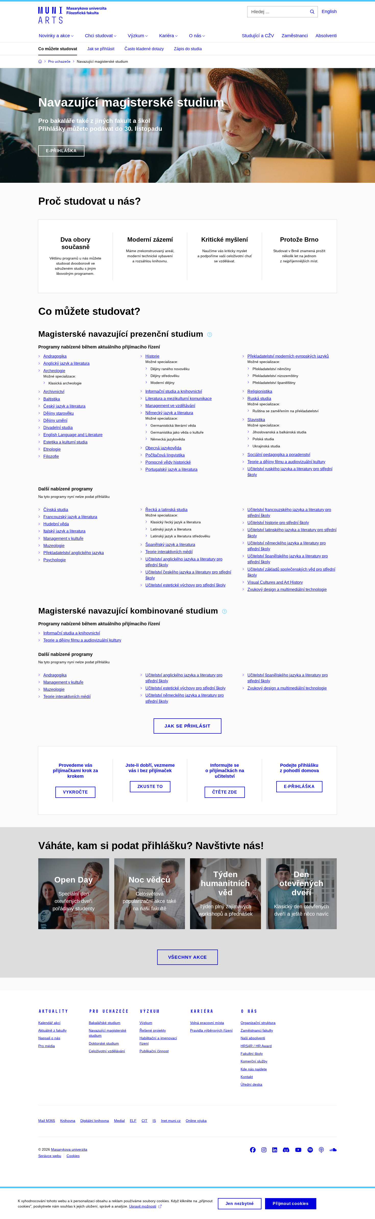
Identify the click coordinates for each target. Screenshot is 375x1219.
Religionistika (259, 391)
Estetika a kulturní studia (65, 442)
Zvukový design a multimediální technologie (287, 589)
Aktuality (53, 1011)
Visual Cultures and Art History (275, 582)
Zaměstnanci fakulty (257, 1030)
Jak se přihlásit (100, 49)
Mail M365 (46, 1121)
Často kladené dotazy (144, 49)
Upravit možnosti (142, 1206)
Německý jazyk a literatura (169, 413)
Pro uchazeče (109, 1011)
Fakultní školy (252, 1054)
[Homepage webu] (72, 14)
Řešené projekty (153, 1030)
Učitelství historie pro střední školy (278, 523)
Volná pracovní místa (207, 1023)
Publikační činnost (154, 1051)
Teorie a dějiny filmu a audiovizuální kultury (286, 462)
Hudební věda (56, 524)
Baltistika (51, 399)
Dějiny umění (55, 420)
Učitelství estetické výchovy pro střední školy (185, 585)
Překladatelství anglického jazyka (73, 553)
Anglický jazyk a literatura (66, 363)
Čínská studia (55, 510)
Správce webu (49, 1156)
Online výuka (196, 1121)
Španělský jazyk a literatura (170, 544)
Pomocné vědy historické (168, 462)
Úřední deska (251, 1084)
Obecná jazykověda (163, 448)
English (329, 11)
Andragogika (55, 356)
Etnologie (52, 449)
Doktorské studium (104, 1043)
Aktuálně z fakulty (52, 1030)
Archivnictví (53, 392)
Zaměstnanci (295, 35)
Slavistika (256, 420)
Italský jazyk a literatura (64, 531)
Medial (119, 1121)
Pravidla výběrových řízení (211, 1030)
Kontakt (247, 1077)
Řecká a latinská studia (166, 510)
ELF (133, 1121)
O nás (249, 1011)
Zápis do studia (188, 49)
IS (154, 1121)
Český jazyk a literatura (64, 406)
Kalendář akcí (49, 1023)
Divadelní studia (58, 427)
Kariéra (201, 1011)
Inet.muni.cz (171, 1121)
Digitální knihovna (94, 1121)
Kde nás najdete (254, 1069)
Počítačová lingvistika (165, 455)
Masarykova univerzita (69, 1149)
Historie (152, 356)
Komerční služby (254, 1061)
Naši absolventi (253, 1038)
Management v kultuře (63, 538)
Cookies (73, 1156)
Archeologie (54, 371)
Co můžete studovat (57, 49)
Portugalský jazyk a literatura (171, 469)
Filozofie (51, 456)
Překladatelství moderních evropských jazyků (288, 356)
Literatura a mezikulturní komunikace (178, 398)
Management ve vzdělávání (170, 406)
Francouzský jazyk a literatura (70, 517)
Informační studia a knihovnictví (173, 391)
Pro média (46, 1046)
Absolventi (326, 35)
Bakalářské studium (104, 1023)
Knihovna (67, 1121)
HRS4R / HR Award (256, 1046)
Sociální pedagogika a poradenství (278, 454)
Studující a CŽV (258, 35)
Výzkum (149, 1011)
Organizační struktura (258, 1023)
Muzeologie (54, 545)
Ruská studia (259, 398)
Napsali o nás (49, 1038)
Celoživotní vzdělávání (107, 1051)
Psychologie (54, 560)
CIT (144, 1121)
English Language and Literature (73, 435)
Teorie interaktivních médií (169, 552)
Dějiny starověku (58, 413)
